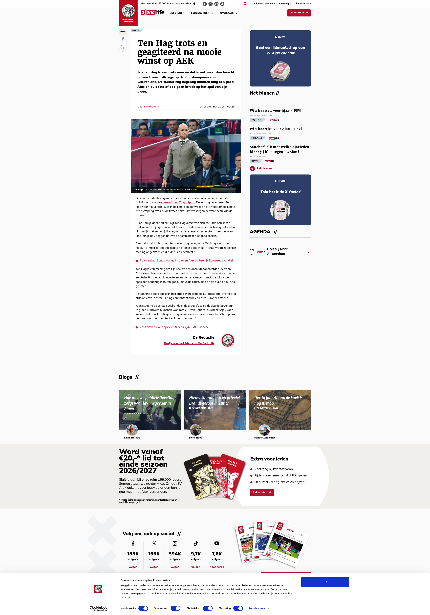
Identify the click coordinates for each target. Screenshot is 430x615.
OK (325, 582)
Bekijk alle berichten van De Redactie (189, 343)
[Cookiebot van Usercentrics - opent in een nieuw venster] (98, 608)
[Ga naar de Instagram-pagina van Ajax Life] (216, 4)
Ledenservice (303, 4)
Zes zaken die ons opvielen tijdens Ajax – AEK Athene (174, 327)
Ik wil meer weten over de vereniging (271, 4)
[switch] (175, 608)
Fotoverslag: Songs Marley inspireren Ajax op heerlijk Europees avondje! (186, 260)
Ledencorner (200, 13)
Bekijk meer (264, 168)
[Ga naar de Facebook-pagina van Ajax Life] (205, 4)
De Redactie (152, 106)
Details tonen (257, 608)
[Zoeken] (245, 4)
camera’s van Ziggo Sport (178, 202)
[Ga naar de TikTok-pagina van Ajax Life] (222, 4)
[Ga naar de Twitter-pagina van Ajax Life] (210, 4)
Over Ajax (227, 13)
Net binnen (176, 13)
